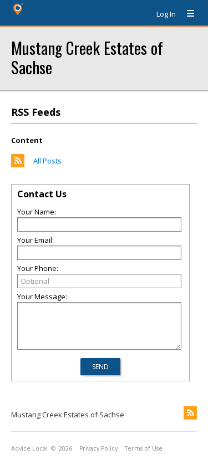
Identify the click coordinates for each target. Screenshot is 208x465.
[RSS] (190, 413)
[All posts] (17, 165)
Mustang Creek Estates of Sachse (87, 57)
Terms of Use (144, 448)
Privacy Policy (98, 448)
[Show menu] (186, 14)
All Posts (47, 161)
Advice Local (29, 448)
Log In (166, 14)
